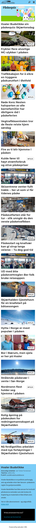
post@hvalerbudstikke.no (15, 475)
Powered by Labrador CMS (18, 527)
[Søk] (29, 2)
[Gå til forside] (14, 2)
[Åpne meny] (34, 2)
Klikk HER (5, 504)
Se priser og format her (12, 517)
